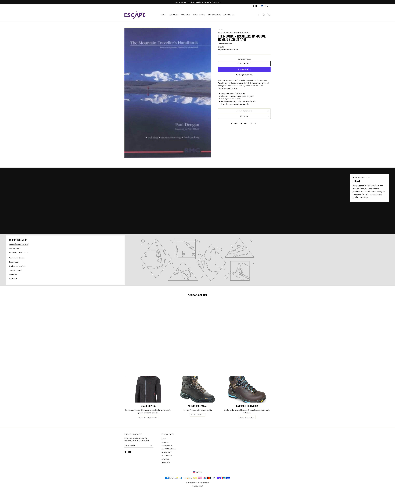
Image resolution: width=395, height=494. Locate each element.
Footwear (173, 15)
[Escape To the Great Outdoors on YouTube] (129, 452)
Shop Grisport (247, 417)
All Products (214, 15)
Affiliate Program (167, 445)
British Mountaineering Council (234, 33)
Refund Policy (166, 459)
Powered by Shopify (197, 486)
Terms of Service (167, 456)
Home (163, 15)
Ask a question (244, 111)
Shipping (221, 49)
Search (164, 439)
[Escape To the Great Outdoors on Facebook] (125, 452)
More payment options (244, 74)
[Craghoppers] (148, 389)
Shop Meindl (197, 415)
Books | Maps (199, 15)
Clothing (185, 15)
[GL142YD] (197, 260)
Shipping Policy (167, 452)
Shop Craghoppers (148, 417)
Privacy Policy (166, 463)
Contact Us (229, 15)
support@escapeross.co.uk (18, 244)
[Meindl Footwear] (197, 389)
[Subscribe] (151, 445)
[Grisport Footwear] (247, 389)
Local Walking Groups (169, 449)
